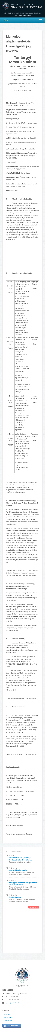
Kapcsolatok (29, 13)
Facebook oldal (13, 1026)
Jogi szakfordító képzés (18, 870)
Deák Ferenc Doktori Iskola (23, 15)
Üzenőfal (7, 1014)
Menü (6, 20)
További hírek (33, 907)
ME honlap (7, 13)
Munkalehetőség (15, 897)
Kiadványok (37, 13)
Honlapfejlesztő (9, 1017)
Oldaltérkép (8, 1020)
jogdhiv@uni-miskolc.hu (13, 1003)
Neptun (13, 13)
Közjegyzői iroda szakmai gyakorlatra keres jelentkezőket (23, 883)
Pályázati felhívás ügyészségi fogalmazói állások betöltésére (20, 858)
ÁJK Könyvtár (20, 13)
